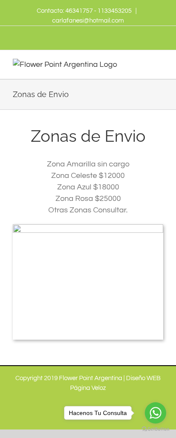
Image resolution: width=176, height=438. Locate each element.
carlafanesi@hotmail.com (88, 20)
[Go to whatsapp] (155, 413)
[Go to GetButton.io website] (155, 429)
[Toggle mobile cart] (144, 63)
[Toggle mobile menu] (159, 63)
